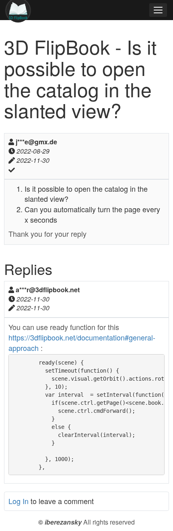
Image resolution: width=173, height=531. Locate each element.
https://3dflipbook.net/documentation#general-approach (81, 342)
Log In (18, 501)
